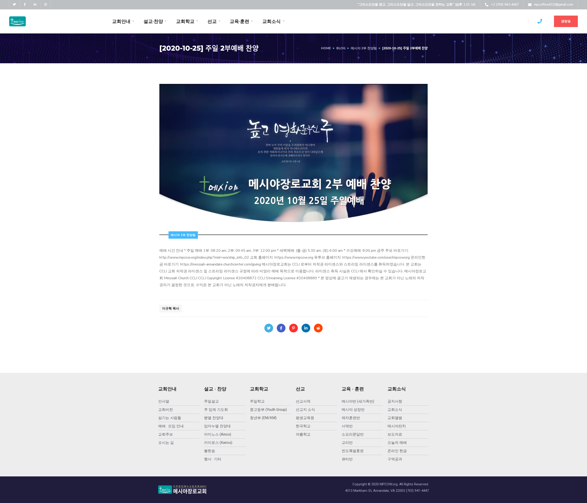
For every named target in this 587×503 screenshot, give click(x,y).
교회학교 (185, 21)
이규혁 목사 (170, 308)
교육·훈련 (239, 21)
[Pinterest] (293, 328)
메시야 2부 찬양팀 (364, 48)
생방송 (566, 21)
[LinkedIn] (306, 328)
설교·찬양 (153, 21)
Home (326, 48)
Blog (341, 48)
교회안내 (121, 21)
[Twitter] (268, 328)
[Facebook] (281, 328)
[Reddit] (318, 328)
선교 (212, 21)
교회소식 (271, 21)
